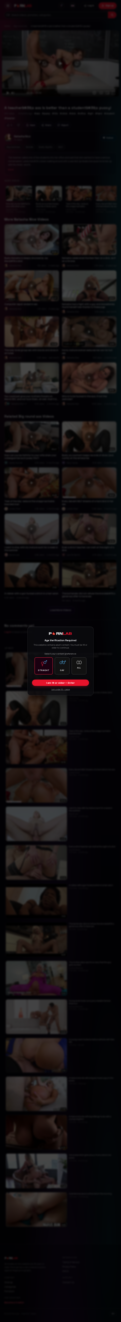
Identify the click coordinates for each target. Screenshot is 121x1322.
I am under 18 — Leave (60, 689)
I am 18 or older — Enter (60, 682)
